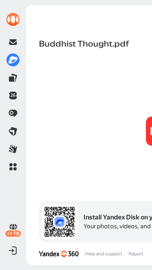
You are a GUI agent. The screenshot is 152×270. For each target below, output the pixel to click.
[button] (12, 166)
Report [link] (135, 254)
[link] (12, 19)
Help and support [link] (103, 254)
